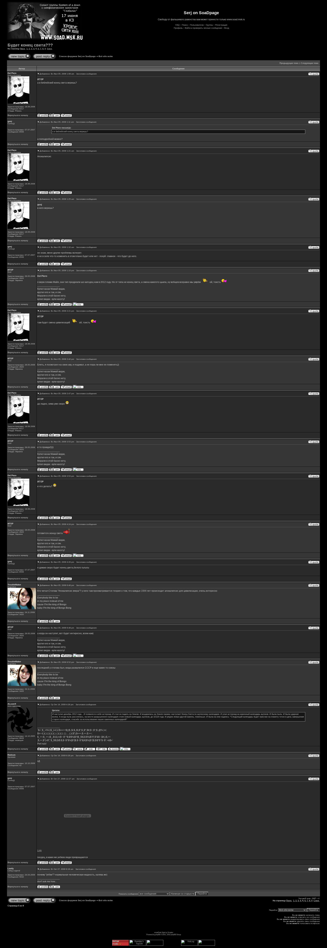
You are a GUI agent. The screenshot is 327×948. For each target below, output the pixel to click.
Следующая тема (309, 63)
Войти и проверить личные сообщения (203, 28)
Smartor (170, 932)
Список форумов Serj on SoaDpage (77, 56)
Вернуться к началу (18, 115)
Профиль (178, 28)
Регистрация (221, 25)
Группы (209, 25)
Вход (226, 28)
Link (39, 850)
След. (49, 49)
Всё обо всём (106, 56)
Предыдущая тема (289, 63)
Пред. (22, 49)
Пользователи (197, 25)
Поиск (185, 25)
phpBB (157, 934)
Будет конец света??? (30, 45)
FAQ (177, 25)
